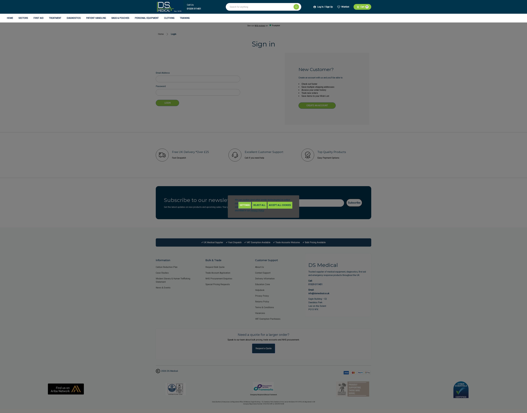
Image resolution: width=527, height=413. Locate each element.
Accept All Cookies (280, 205)
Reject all (259, 205)
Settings (245, 205)
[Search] (296, 7)
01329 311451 (194, 8)
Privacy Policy (257, 210)
